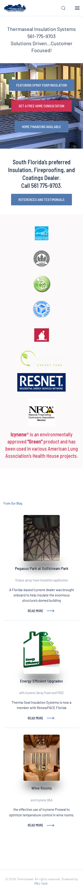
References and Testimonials (41, 200)
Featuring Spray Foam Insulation (41, 85)
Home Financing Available (41, 127)
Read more (35, 611)
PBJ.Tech (41, 883)
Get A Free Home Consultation (41, 106)
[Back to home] (15, 8)
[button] (63, 8)
